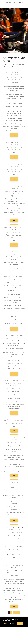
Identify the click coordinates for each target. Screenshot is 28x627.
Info (14, 135)
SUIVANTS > (16, 612)
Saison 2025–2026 (8, 64)
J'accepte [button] (20, 623)
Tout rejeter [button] (13, 623)
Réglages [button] (5, 623)
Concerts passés (8, 67)
